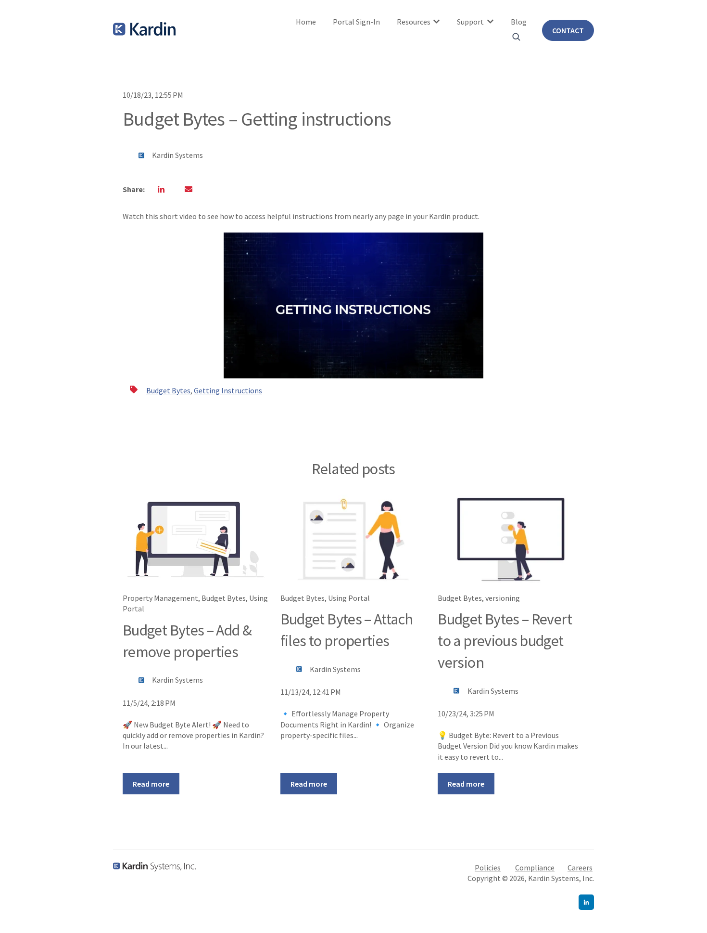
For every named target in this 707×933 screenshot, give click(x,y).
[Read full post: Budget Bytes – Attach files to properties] (353, 539)
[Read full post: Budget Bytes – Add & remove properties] (196, 539)
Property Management (160, 598)
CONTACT (568, 30)
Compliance (535, 867)
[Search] (516, 36)
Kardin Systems (177, 155)
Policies (488, 867)
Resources (413, 21)
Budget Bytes (168, 390)
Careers (580, 867)
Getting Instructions (228, 390)
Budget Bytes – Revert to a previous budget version (505, 640)
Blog (519, 21)
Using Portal (349, 598)
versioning (502, 598)
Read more (151, 784)
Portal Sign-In (356, 21)
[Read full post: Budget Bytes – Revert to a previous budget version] (511, 539)
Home (306, 21)
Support (470, 21)
